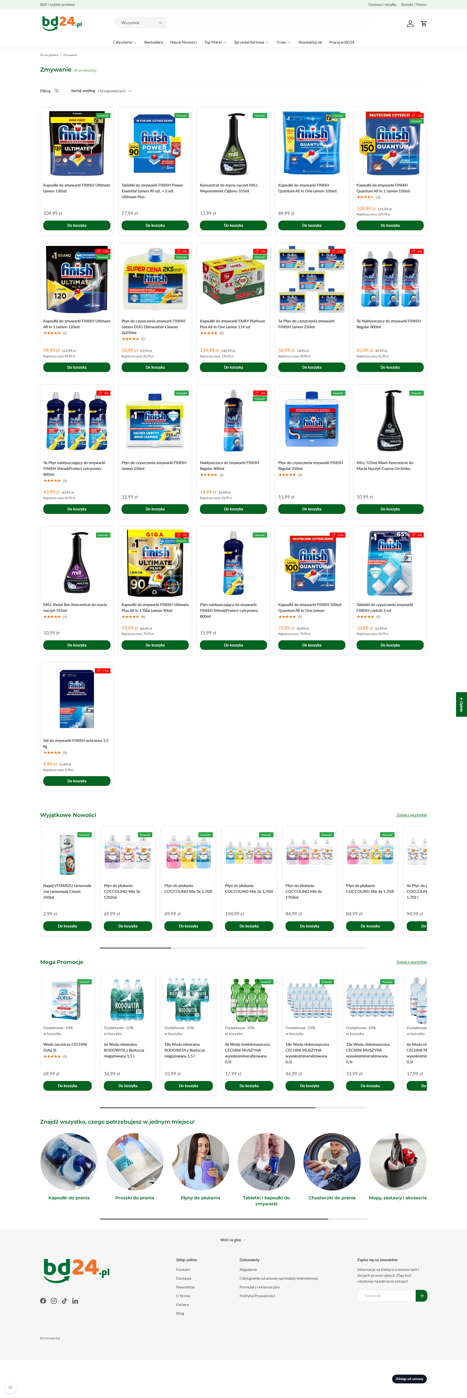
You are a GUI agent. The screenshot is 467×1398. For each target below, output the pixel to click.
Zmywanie (70, 55)
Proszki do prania (134, 1198)
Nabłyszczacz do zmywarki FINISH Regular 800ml (229, 465)
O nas (281, 42)
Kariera (182, 1304)
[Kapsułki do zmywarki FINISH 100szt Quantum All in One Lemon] (311, 563)
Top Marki (213, 42)
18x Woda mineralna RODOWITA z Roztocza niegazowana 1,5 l (184, 1050)
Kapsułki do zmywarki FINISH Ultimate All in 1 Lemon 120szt (76, 323)
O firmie (183, 1295)
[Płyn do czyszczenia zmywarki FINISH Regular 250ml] (311, 421)
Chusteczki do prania (332, 1198)
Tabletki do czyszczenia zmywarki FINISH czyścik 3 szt (385, 607)
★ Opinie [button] (461, 704)
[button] (424, 23)
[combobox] (243, 22)
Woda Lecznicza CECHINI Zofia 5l (65, 1047)
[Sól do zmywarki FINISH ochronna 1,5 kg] (76, 699)
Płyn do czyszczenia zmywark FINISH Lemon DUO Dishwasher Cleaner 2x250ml (153, 326)
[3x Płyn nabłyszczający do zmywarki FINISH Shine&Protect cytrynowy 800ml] (76, 421)
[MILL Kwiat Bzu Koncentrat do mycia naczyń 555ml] (76, 563)
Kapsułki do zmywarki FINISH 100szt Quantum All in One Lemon (310, 607)
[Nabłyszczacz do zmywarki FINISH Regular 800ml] (233, 421)
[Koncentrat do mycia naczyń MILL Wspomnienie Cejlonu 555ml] (233, 143)
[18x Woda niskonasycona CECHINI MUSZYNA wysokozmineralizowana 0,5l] (310, 1000)
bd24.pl (55, 1338)
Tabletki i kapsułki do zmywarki (266, 1201)
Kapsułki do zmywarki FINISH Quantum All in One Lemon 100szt (307, 188)
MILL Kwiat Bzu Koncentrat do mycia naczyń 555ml (75, 607)
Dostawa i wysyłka (382, 4)
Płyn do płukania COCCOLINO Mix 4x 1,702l (370, 888)
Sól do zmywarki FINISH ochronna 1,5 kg (75, 743)
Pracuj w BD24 (341, 42)
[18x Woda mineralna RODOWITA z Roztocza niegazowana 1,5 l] (188, 1000)
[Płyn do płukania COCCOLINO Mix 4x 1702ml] (310, 853)
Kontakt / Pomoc (414, 4)
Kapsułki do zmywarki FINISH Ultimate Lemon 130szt (76, 188)
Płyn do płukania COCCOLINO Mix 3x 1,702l (188, 888)
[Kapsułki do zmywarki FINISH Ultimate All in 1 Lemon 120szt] (76, 279)
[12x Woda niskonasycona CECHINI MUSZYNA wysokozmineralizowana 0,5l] (370, 1000)
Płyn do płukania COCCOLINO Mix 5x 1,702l (249, 888)
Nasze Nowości (183, 42)
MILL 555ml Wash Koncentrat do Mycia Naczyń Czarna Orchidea (385, 465)
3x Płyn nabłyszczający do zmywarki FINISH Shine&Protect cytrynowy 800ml (74, 468)
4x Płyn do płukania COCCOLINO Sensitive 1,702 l (427, 891)
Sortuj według (83, 90)
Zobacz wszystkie (411, 814)
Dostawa (183, 1278)
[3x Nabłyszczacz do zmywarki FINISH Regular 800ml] (390, 279)
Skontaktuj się (310, 42)
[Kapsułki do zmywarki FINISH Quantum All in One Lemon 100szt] (311, 143)
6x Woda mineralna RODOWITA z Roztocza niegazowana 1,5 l (124, 1050)
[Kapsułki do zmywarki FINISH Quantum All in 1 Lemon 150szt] (390, 143)
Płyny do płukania (200, 1198)
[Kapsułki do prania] (69, 1162)
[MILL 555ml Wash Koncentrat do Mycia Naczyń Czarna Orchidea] (390, 421)
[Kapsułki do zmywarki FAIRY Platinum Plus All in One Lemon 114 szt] (233, 279)
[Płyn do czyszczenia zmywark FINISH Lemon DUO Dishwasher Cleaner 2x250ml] (155, 279)
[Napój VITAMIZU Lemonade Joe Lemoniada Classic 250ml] (67, 853)
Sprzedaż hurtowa (249, 42)
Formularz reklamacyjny (260, 1287)
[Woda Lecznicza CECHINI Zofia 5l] (67, 1000)
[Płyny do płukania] (200, 1162)
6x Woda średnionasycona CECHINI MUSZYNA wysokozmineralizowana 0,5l (247, 1053)
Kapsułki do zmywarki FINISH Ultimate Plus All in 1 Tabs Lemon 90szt (155, 607)
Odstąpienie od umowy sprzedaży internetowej (279, 1278)
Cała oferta (122, 42)
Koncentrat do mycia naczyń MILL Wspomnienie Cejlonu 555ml (229, 188)
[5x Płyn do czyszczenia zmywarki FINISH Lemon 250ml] (311, 279)
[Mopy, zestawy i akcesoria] (398, 1162)
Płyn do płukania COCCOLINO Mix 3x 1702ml (122, 891)
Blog (180, 1313)
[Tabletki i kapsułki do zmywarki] (266, 1162)
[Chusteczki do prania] (332, 1162)
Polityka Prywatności (257, 1295)
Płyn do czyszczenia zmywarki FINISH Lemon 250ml (154, 465)
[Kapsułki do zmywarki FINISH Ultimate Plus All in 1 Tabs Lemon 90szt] (155, 563)
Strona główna (49, 55)
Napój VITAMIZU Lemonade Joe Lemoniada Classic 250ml (67, 891)
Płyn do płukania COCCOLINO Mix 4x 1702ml (304, 891)
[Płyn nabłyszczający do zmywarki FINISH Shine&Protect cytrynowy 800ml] (233, 563)
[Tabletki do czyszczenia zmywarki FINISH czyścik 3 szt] (390, 563)
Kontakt (183, 1269)
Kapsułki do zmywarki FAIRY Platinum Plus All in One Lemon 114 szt (232, 323)
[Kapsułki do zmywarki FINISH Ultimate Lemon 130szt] (76, 143)
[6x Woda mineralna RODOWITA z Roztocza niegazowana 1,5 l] (128, 1000)
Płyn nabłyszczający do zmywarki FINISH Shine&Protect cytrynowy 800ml (229, 610)
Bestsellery (153, 42)
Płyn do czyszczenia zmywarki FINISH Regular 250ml (310, 465)
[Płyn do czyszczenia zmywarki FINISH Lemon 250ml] (155, 421)
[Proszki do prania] (134, 1162)
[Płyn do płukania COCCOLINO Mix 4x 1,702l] (370, 853)
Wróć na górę (231, 1240)
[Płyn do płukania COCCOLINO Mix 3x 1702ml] (128, 853)
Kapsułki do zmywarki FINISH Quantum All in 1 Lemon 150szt (383, 188)
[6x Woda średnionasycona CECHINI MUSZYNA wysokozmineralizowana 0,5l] (249, 1000)
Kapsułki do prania (69, 1198)
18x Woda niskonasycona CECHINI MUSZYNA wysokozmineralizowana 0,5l (307, 1053)
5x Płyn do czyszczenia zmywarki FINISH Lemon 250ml (306, 323)
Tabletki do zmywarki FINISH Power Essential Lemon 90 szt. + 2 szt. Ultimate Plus (152, 191)
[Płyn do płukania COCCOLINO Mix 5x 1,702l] (249, 853)
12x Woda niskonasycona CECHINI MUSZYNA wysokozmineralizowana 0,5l (368, 1053)
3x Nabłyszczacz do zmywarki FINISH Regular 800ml (389, 323)
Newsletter (185, 1287)
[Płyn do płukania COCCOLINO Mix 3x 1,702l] (188, 853)
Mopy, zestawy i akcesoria (398, 1198)
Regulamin (248, 1269)
